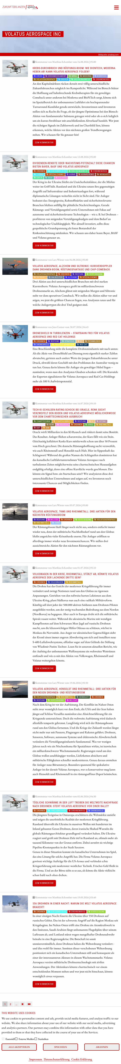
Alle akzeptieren (19, 1046)
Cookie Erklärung (81, 1059)
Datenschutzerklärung (56, 1059)
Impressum (35, 1059)
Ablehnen (102, 1046)
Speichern (60, 1046)
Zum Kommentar (44, 142)
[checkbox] (3, 1038)
